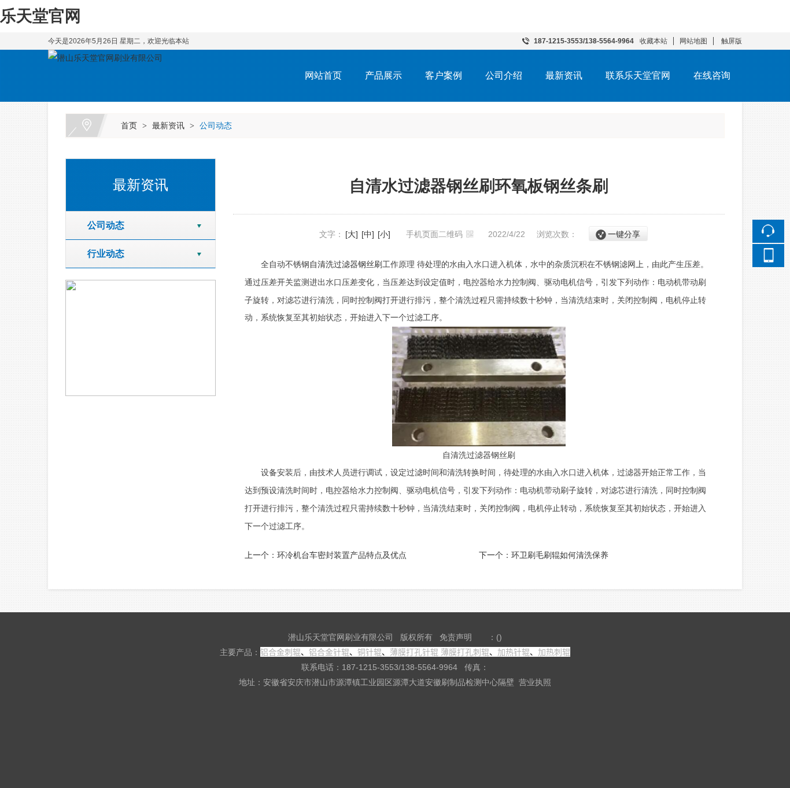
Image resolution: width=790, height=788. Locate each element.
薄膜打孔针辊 (414, 652)
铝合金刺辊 (280, 652)
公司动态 (216, 125)
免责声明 (456, 637)
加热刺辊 (554, 652)
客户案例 (443, 75)
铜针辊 (369, 652)
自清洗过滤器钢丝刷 (345, 264)
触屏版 (731, 41)
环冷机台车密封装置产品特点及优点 (342, 555)
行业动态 (101, 253)
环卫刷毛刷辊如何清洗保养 (559, 555)
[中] (367, 234)
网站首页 (323, 75)
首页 (129, 125)
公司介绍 (503, 75)
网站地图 (693, 41)
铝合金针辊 (329, 652)
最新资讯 (563, 75)
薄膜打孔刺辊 (465, 652)
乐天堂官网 (40, 16)
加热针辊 (513, 652)
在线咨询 (711, 75)
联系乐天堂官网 (638, 75)
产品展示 (383, 75)
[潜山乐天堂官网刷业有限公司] (105, 57)
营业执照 (535, 682)
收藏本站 (653, 41)
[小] (384, 234)
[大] (351, 234)
